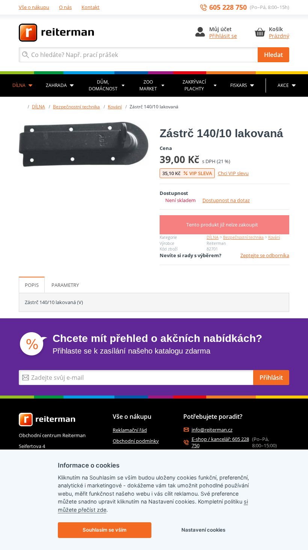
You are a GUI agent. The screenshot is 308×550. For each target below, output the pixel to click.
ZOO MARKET (148, 85)
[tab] (32, 285)
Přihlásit (271, 377)
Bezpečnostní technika (76, 106)
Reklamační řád (130, 430)
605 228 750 (228, 7)
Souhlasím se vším (105, 530)
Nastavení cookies (203, 530)
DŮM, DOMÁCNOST (103, 85)
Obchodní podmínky (136, 441)
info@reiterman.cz (212, 430)
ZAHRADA (56, 85)
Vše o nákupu (34, 7)
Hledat (273, 55)
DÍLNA (19, 85)
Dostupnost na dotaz (226, 200)
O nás (65, 7)
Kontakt (91, 7)
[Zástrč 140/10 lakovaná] (83, 144)
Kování (115, 106)
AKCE (283, 85)
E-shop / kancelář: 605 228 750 (220, 442)
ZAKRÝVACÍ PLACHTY (194, 85)
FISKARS (238, 85)
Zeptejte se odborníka (264, 255)
